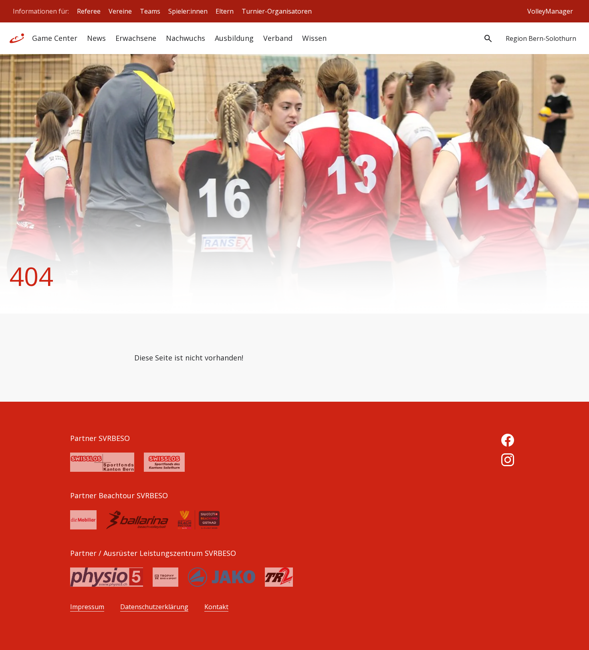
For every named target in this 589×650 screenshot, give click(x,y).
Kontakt (216, 607)
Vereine (120, 11)
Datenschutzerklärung (154, 607)
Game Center (54, 38)
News (96, 38)
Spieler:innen (188, 11)
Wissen (314, 38)
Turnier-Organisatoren (277, 11)
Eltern (225, 11)
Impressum (87, 607)
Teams (150, 11)
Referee (89, 11)
